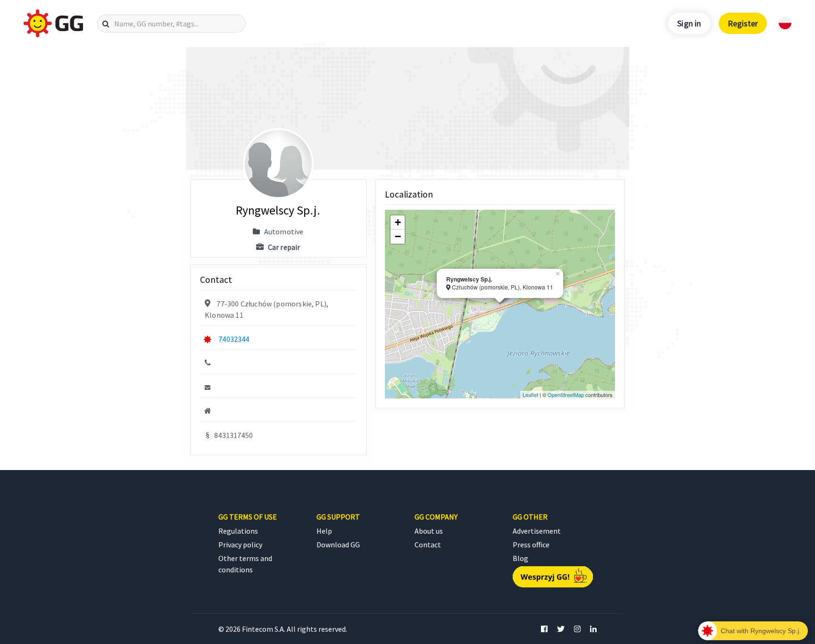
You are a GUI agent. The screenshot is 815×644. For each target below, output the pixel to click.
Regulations (238, 531)
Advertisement (537, 531)
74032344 (233, 339)
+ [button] (398, 222)
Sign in (689, 23)
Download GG (338, 544)
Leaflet (530, 394)
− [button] (398, 236)
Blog (520, 558)
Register (743, 23)
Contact (428, 544)
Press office (531, 544)
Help (324, 531)
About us (429, 531)
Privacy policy (240, 544)
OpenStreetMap (566, 394)
